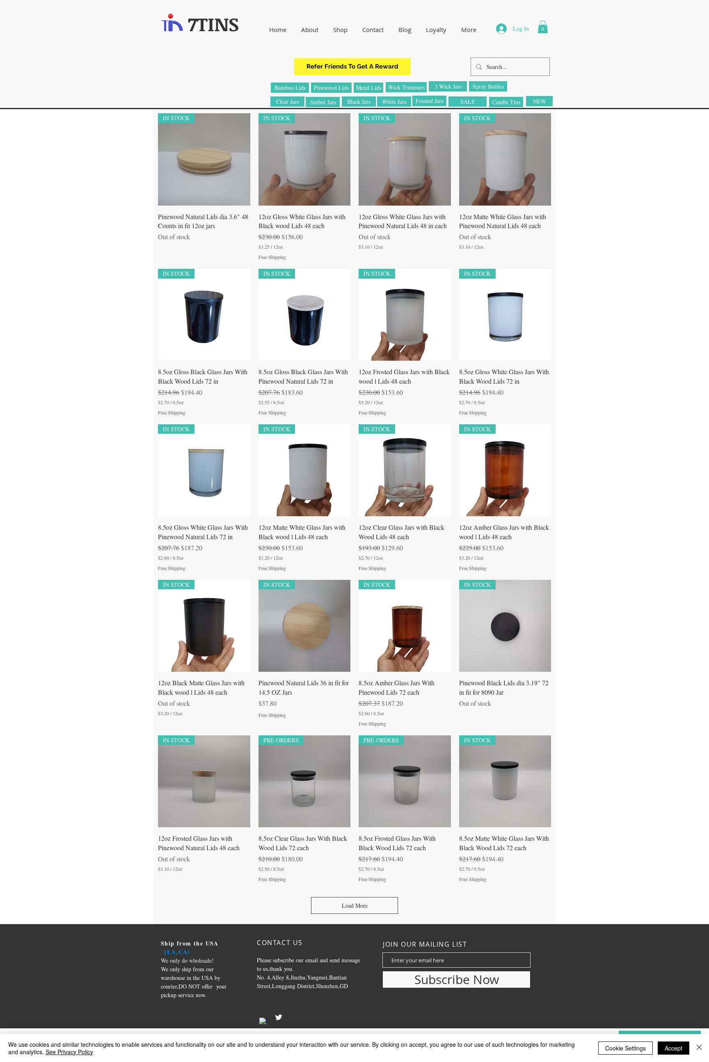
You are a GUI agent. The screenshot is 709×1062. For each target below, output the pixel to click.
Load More (355, 905)
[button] (542, 27)
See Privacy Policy (69, 1052)
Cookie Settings (625, 1048)
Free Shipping (272, 257)
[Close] (699, 1048)
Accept (673, 1048)
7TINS (198, 24)
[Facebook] (263, 1022)
